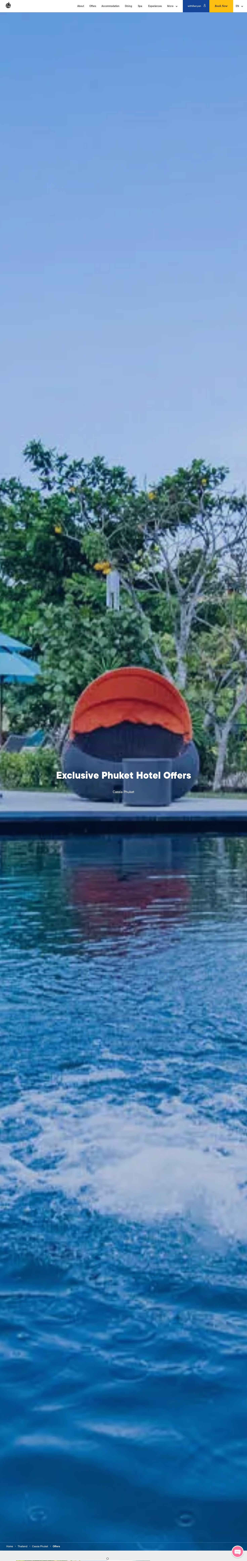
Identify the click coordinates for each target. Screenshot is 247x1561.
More (170, 6)
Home (9, 1546)
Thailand (22, 1546)
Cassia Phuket (40, 1546)
